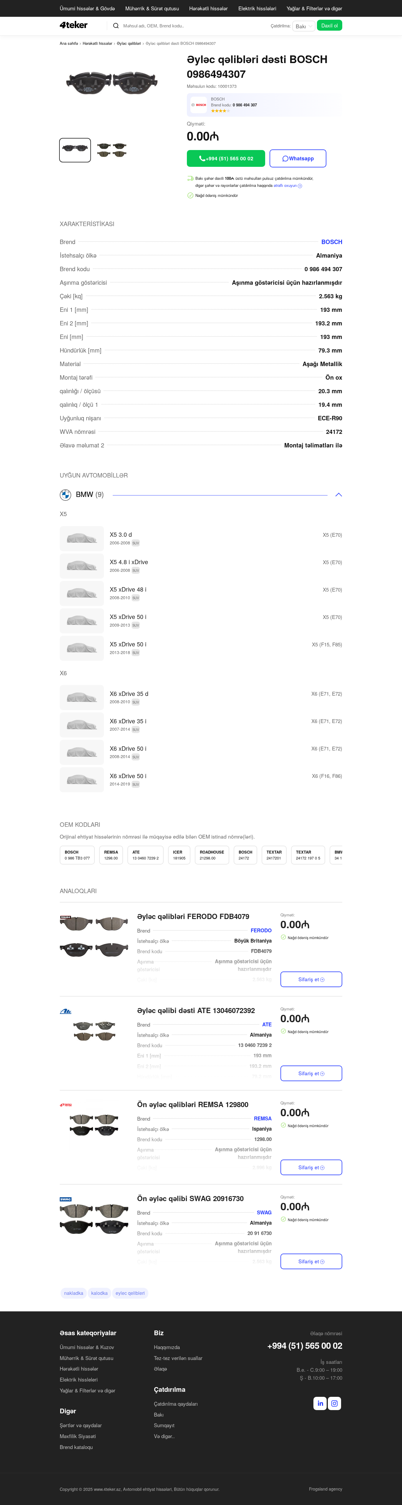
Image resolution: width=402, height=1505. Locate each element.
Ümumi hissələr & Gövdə (87, 8)
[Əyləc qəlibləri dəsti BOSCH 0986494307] (123, 90)
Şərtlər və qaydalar (81, 1425)
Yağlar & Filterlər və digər (314, 8)
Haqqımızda (167, 1347)
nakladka (73, 1293)
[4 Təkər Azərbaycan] (75, 24)
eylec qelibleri (130, 1293)
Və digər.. (164, 1436)
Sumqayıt (164, 1425)
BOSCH (331, 241)
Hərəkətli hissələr (208, 8)
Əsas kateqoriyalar (88, 1332)
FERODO (261, 930)
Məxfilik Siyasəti (78, 1436)
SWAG (264, 1212)
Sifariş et (308, 979)
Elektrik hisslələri (257, 8)
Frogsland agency (325, 1489)
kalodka (99, 1293)
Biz (159, 1332)
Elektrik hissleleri (79, 1379)
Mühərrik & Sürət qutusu (152, 8)
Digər (68, 1410)
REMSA (263, 1118)
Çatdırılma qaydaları (176, 1403)
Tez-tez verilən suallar (178, 1357)
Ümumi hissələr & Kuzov (87, 1347)
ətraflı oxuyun (285, 185)
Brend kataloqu (76, 1446)
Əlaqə (160, 1368)
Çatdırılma (169, 1389)
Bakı (159, 1414)
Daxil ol (329, 25)
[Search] (116, 25)
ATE (267, 1024)
